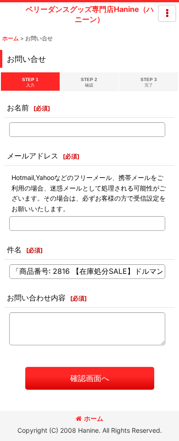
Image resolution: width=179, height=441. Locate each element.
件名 (14, 249)
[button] (167, 13)
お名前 (18, 107)
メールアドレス (32, 155)
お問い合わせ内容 (36, 297)
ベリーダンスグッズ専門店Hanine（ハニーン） (90, 14)
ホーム (93, 418)
